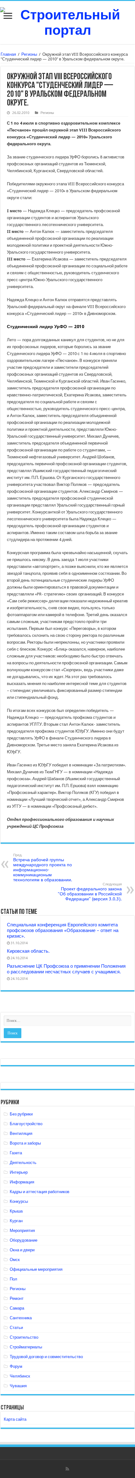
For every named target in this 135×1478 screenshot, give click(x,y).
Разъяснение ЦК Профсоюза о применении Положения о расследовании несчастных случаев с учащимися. (66, 969)
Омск (15, 1259)
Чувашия (18, 1385)
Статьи (16, 1327)
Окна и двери (22, 1250)
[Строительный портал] (67, 21)
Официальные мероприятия (36, 1269)
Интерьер (19, 1172)
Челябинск (20, 1376)
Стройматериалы (26, 1347)
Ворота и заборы (25, 1143)
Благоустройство (26, 1123)
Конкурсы (19, 1201)
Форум (16, 1366)
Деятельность (23, 1162)
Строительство (24, 1337)
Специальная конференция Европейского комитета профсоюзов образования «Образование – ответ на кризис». (62, 930)
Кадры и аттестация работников (39, 1191)
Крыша (16, 1211)
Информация (22, 1182)
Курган (16, 1220)
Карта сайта (15, 1419)
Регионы (29, 54)
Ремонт (17, 1298)
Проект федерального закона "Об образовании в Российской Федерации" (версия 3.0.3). (90, 891)
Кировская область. (28, 951)
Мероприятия (22, 1230)
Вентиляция (21, 1133)
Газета (16, 1153)
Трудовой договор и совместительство (46, 1356)
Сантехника (21, 1318)
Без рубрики (21, 1114)
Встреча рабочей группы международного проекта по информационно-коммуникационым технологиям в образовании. (42, 867)
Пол (13, 1279)
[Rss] (67, 1469)
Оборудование (23, 1240)
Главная (8, 54)
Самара (17, 1308)
